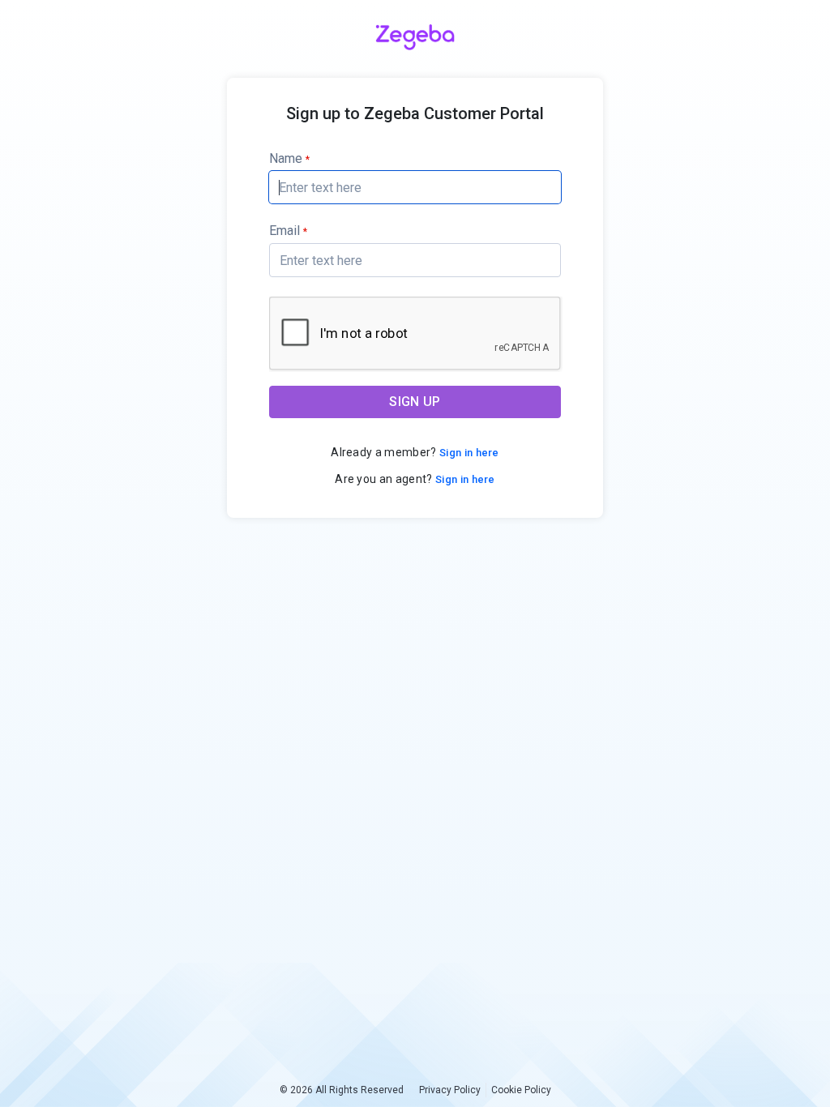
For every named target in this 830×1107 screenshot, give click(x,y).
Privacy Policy (450, 1090)
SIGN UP (414, 401)
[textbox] (415, 187)
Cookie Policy (521, 1090)
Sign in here (468, 453)
